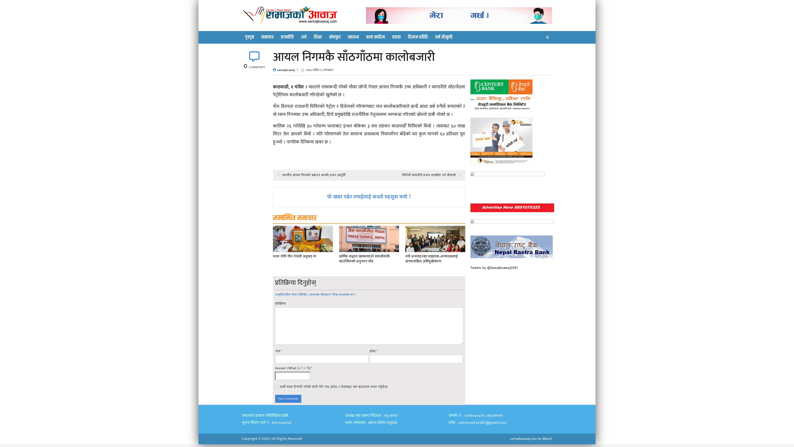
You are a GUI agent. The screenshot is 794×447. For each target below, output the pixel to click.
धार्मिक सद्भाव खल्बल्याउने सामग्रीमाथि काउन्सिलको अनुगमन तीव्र (364, 259)
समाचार (267, 37)
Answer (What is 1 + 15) (293, 368)
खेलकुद (335, 37)
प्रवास (396, 37)
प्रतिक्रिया (280, 303)
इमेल (373, 351)
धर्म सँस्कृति (444, 37)
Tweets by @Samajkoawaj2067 (494, 268)
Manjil (547, 439)
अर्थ (304, 37)
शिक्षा (318, 37)
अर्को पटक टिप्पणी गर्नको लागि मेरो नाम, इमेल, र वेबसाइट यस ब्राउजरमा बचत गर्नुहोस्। (334, 386)
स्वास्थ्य (353, 37)
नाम (278, 351)
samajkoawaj (286, 70)
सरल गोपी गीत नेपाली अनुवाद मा (294, 256)
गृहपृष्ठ (249, 37)
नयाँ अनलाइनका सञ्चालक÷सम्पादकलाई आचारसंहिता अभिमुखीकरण (431, 259)
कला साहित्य (375, 37)
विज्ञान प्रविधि (418, 37)
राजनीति (287, 37)
